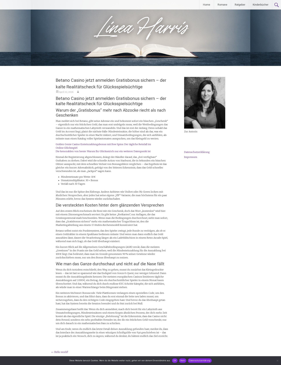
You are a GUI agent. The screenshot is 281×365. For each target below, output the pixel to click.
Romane (222, 4)
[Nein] (277, 360)
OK (174, 360)
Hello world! (59, 351)
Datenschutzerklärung (197, 152)
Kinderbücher (260, 4)
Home (206, 4)
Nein (182, 360)
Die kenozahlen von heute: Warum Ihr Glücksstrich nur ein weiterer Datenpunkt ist (103, 151)
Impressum (190, 157)
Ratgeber (240, 4)
